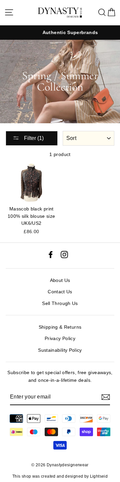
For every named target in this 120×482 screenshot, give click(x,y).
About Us (60, 280)
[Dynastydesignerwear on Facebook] (50, 254)
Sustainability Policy (60, 350)
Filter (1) (33, 138)
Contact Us (60, 291)
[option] (60, 32)
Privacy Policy (60, 338)
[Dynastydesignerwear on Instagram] (64, 254)
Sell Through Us (60, 303)
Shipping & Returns (60, 327)
